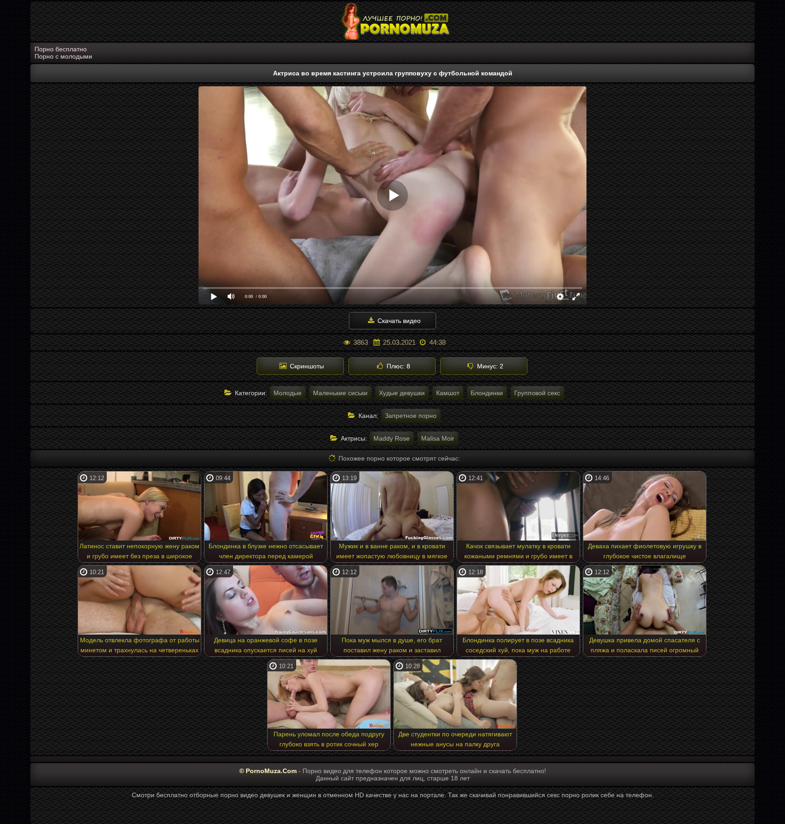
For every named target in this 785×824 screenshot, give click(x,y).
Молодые (287, 393)
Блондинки (487, 393)
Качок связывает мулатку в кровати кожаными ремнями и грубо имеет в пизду (518, 552)
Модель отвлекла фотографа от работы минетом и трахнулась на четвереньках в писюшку (139, 646)
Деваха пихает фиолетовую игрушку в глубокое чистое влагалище (644, 551)
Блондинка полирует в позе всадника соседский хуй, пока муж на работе (518, 645)
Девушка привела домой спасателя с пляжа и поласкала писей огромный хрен (644, 646)
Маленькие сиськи (340, 393)
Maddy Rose (391, 438)
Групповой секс (537, 393)
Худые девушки (402, 393)
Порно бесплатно (61, 49)
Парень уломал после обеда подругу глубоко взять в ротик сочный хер (328, 739)
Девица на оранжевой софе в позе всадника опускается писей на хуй (266, 645)
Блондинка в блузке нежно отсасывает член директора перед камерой (266, 551)
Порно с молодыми (63, 56)
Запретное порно (411, 415)
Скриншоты (306, 366)
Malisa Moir (437, 438)
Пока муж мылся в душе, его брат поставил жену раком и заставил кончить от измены (392, 646)
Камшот (447, 393)
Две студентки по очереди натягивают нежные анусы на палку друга (455, 739)
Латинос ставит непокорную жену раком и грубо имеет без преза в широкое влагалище (139, 552)
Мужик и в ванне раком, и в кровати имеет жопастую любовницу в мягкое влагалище (391, 552)
